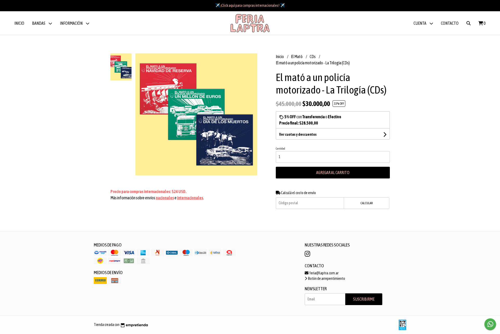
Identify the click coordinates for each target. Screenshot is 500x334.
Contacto (450, 23)
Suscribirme (363, 299)
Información (71, 23)
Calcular (366, 203)
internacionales (190, 197)
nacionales (165, 197)
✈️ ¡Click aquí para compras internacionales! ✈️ (250, 5)
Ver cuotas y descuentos (298, 134)
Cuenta (420, 23)
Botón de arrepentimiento (326, 278)
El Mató (297, 56)
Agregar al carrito (332, 172)
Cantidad (280, 148)
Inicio (19, 23)
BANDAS (39, 23)
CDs (313, 56)
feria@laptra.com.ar (324, 273)
